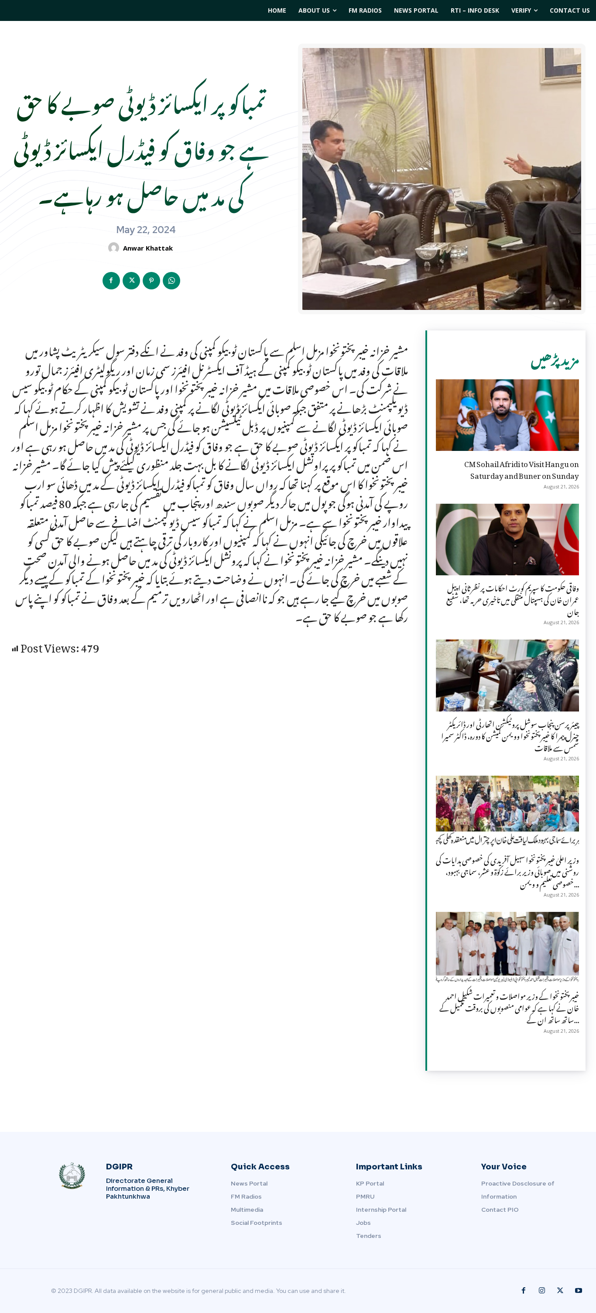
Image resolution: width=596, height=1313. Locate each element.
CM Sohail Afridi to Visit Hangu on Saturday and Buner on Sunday (521, 468)
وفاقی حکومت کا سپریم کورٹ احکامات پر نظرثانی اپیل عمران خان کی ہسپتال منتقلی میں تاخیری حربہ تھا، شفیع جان (512, 598)
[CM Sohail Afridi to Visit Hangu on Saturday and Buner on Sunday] (507, 415)
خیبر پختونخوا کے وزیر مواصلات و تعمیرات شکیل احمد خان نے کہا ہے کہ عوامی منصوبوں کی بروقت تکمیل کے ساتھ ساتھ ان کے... (509, 1007)
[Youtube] (579, 1291)
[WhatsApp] (171, 280)
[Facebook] (111, 280)
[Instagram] (542, 1291)
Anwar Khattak (148, 248)
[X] (131, 280)
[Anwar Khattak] (115, 247)
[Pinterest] (151, 280)
